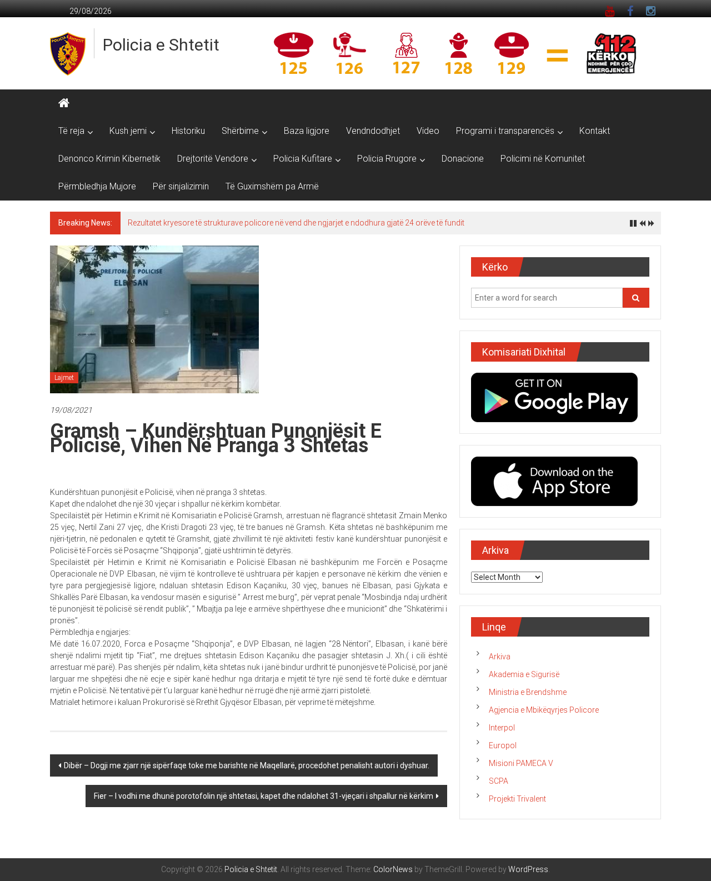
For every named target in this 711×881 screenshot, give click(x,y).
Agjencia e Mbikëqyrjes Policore (544, 709)
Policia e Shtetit (161, 44)
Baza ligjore (306, 131)
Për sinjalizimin (181, 186)
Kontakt (594, 131)
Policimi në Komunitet (542, 158)
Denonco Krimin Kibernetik (109, 158)
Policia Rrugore (387, 158)
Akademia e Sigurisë (524, 674)
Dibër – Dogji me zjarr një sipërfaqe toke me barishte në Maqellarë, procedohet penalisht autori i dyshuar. (246, 765)
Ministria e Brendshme (528, 692)
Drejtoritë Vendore (212, 158)
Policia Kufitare (302, 158)
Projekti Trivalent (517, 798)
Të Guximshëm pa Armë (272, 186)
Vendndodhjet (373, 131)
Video (428, 131)
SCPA (498, 781)
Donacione (463, 158)
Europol (503, 745)
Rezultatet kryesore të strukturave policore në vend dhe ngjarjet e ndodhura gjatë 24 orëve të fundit (296, 222)
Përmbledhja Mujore (97, 186)
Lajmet (64, 378)
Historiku (188, 131)
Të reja (71, 131)
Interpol (502, 727)
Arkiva (499, 656)
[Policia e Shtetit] (64, 103)
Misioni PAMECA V (521, 763)
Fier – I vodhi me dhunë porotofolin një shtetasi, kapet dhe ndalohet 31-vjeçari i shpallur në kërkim (263, 796)
